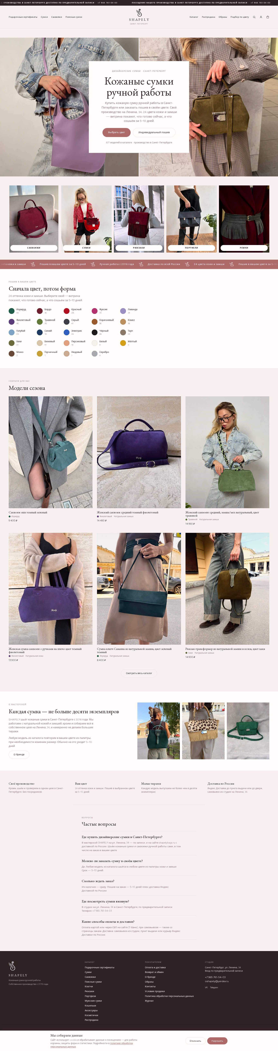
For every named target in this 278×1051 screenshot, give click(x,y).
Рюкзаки (89, 991)
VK (206, 987)
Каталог (194, 17)
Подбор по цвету (240, 17)
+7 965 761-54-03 (47, 3)
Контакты (150, 986)
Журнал (149, 1000)
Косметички (91, 1015)
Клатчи (89, 986)
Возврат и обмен (154, 972)
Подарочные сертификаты (23, 17)
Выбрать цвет (116, 132)
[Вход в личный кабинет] (261, 17)
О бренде (19, 754)
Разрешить (217, 1041)
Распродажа (208, 17)
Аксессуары (91, 1010)
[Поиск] (254, 17)
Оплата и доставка (155, 967)
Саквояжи (56, 17)
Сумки (44, 17)
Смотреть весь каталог (139, 673)
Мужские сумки (93, 1000)
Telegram (214, 987)
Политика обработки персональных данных (169, 996)
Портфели (90, 996)
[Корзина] (267, 17)
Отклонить (195, 1041)
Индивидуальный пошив (154, 132)
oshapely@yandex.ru (217, 981)
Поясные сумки (73, 17)
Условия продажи (155, 991)
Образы (223, 17)
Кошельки (90, 1005)
